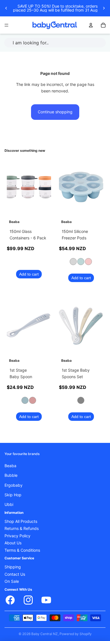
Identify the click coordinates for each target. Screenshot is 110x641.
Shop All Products (21, 521)
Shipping (13, 567)
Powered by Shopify (76, 634)
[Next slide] (104, 8)
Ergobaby (14, 485)
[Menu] (6, 25)
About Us (13, 543)
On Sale (12, 581)
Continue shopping (55, 112)
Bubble (11, 475)
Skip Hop (13, 495)
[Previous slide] (6, 8)
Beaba (10, 466)
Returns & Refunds (22, 529)
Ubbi (9, 505)
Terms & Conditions (22, 550)
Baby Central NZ (44, 634)
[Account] (91, 25)
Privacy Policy (17, 536)
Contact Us (15, 574)
